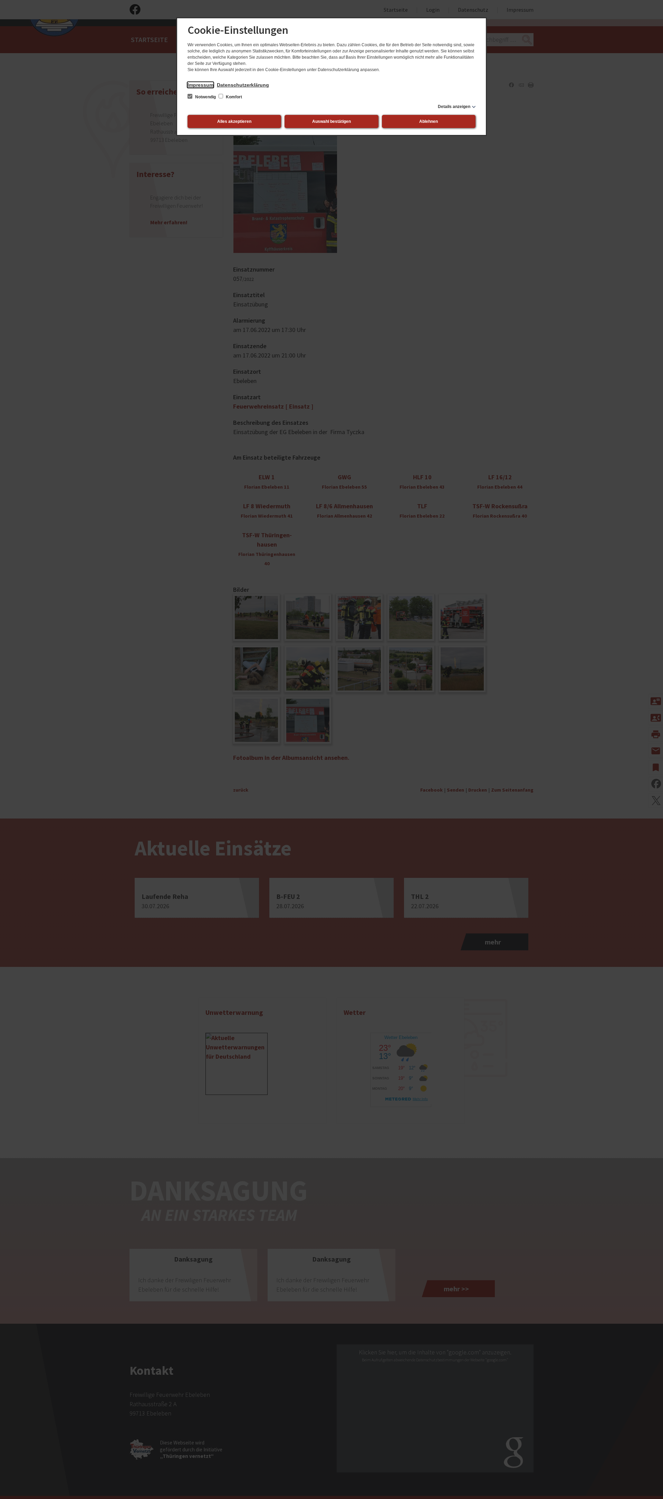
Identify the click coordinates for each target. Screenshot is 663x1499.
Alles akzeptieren (234, 121)
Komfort (233, 97)
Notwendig (205, 97)
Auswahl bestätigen (331, 121)
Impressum (200, 85)
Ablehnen (428, 121)
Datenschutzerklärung (243, 85)
